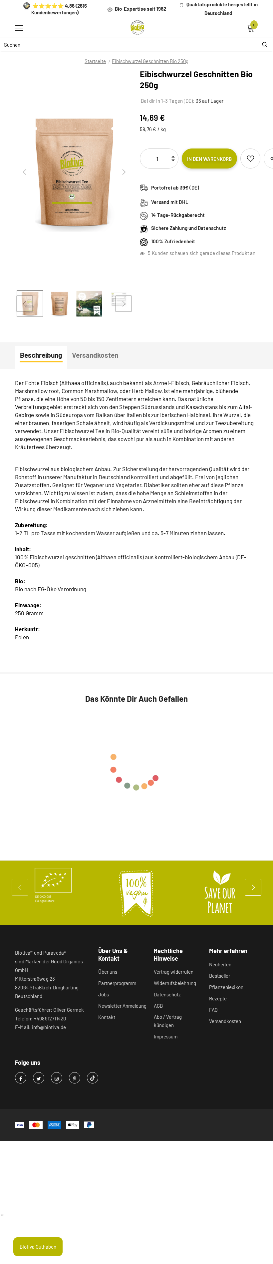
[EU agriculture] (53, 885)
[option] (74, 172)
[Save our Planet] (219, 893)
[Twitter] (38, 1077)
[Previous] (24, 172)
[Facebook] (20, 1077)
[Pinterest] (74, 1077)
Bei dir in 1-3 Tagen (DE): (167, 101)
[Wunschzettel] (250, 158)
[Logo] (138, 27)
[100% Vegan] (136, 893)
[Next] (123, 172)
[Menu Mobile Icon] (19, 28)
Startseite (95, 61)
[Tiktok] (92, 1077)
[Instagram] (56, 1077)
